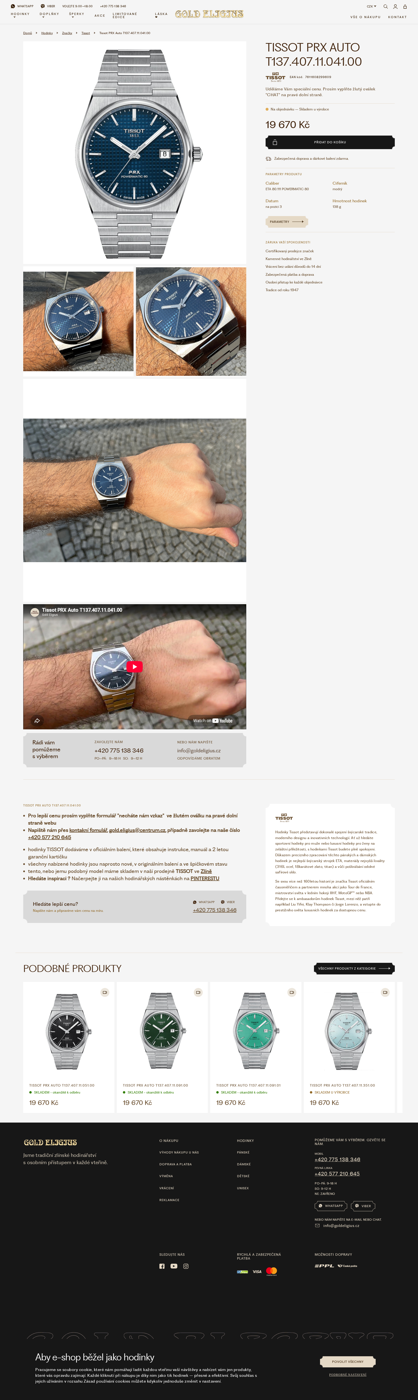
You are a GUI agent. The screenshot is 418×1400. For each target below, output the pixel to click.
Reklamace (169, 1200)
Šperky (76, 14)
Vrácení (166, 1188)
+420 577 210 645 (49, 837)
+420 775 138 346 (119, 750)
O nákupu (169, 1141)
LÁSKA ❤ (161, 15)
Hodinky (20, 14)
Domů (27, 33)
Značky (67, 33)
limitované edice (125, 15)
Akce (100, 15)
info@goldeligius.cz (199, 750)
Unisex (243, 1188)
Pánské (243, 1152)
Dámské (244, 1164)
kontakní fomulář (88, 830)
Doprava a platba (175, 1164)
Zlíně (206, 871)
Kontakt (397, 17)
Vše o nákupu (366, 17)
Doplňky (49, 14)
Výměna (166, 1176)
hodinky (245, 1141)
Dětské (243, 1176)
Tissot (86, 33)
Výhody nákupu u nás (179, 1152)
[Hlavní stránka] (209, 15)
